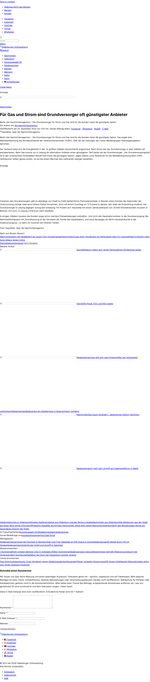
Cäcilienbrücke (61, 532)
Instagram (8, 22)
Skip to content (7, 1)
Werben (8, 10)
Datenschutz (10, 675)
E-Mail (105, 129)
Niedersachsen (11, 65)
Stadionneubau (46, 532)
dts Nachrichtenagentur (26, 125)
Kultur (7, 75)
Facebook (9, 19)
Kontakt (7, 13)
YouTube (8, 25)
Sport (6, 78)
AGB (6, 678)
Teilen (26, 243)
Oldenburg (9, 59)
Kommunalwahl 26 (13, 62)
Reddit (97, 129)
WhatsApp (9, 32)
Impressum (9, 672)
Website (4, 623)
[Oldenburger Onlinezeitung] (14, 634)
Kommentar (6, 607)
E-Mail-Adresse (8, 618)
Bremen (8, 68)
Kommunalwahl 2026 (29, 532)
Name (3, 613)
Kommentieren (16, 243)
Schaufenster (13, 82)
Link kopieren (33, 243)
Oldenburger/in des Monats (17, 7)
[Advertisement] (75, 183)
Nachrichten (10, 55)
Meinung (8, 72)
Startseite (4, 243)
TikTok (7, 28)
